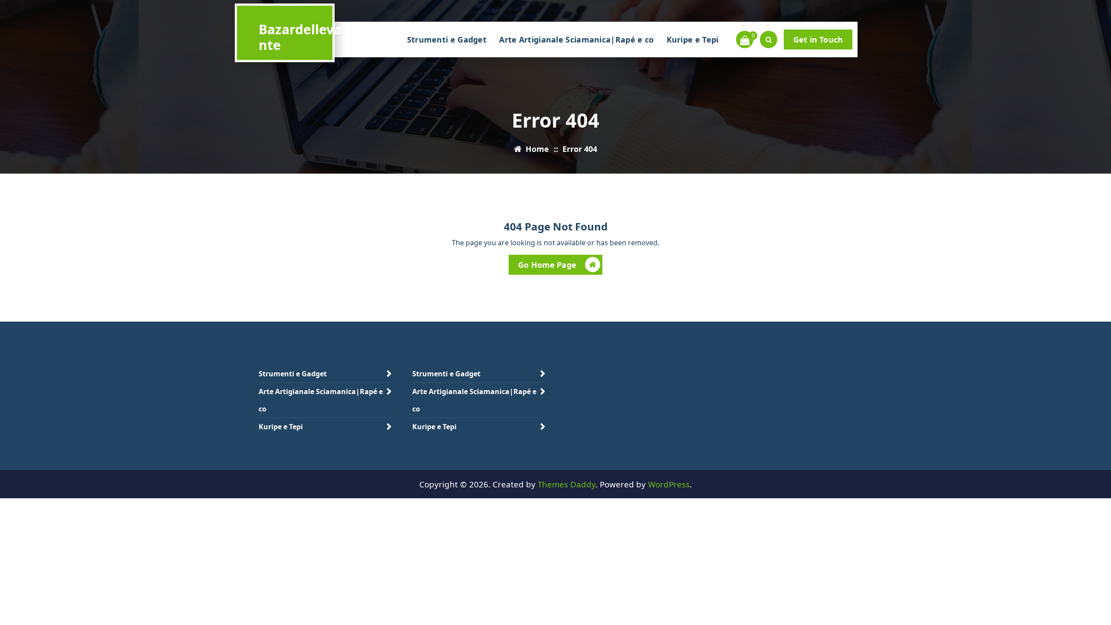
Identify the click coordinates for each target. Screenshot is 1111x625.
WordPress (669, 484)
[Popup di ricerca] (768, 39)
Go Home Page (547, 265)
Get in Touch (818, 39)
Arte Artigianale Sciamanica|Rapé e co (576, 39)
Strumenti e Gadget (446, 39)
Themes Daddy (566, 484)
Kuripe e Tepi (693, 39)
